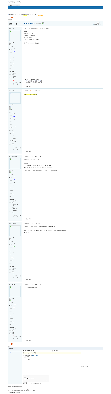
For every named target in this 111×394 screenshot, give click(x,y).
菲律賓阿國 (14, 156)
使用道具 (35, 28)
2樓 (30, 156)
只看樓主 (26, 28)
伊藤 (13, 28)
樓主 (38, 28)
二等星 (11, 170)
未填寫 (14, 73)
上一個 (82, 366)
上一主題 (93, 22)
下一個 (86, 366)
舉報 (30, 86)
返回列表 (10, 20)
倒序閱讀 (31, 28)
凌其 (13, 90)
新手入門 (11, 42)
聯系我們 (10, 386)
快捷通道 (99, 13)
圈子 (18, 15)
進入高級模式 (26, 357)
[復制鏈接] (38, 23)
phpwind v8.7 (17, 389)
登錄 (11, 5)
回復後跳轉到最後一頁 (35, 383)
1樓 (30, 90)
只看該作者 (26, 90)
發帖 (9, 17)
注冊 (17, 5)
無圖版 (13, 386)
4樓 (30, 284)
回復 (11, 17)
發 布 (24, 383)
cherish (13, 284)
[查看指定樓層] (97, 24)
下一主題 (95, 22)
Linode (14, 392)
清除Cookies (19, 386)
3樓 (30, 223)
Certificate (22, 389)
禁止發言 (11, 104)
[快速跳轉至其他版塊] (13, 14)
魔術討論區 (23, 14)
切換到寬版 (18, 2)
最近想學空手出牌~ (31, 14)
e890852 (14, 223)
